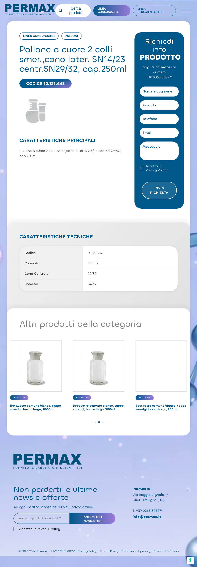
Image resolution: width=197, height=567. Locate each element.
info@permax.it (147, 517)
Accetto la (156, 168)
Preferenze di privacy (135, 551)
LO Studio (172, 551)
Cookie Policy (109, 551)
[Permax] (30, 9)
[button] (94, 422)
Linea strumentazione (151, 10)
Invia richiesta (159, 190)
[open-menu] (186, 10)
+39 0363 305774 (159, 77)
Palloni (71, 36)
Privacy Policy (156, 170)
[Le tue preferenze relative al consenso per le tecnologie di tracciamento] (190, 560)
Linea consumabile (108, 10)
